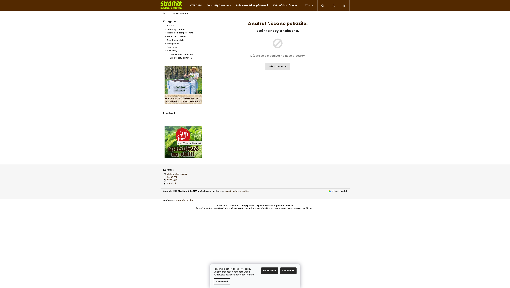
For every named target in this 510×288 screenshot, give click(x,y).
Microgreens (173, 43)
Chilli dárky (172, 50)
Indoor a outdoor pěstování (180, 32)
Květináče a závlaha (176, 36)
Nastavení (222, 281)
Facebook (171, 183)
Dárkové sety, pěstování (181, 58)
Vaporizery (172, 47)
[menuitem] (195, 5)
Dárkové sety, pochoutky (181, 54)
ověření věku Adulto (183, 200)
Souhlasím (288, 270)
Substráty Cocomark (177, 29)
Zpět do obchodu (278, 66)
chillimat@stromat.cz (177, 174)
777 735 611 (172, 180)
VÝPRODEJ (171, 25)
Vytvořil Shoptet (339, 191)
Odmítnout (269, 270)
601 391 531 (172, 177)
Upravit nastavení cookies (237, 191)
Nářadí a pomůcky (175, 40)
